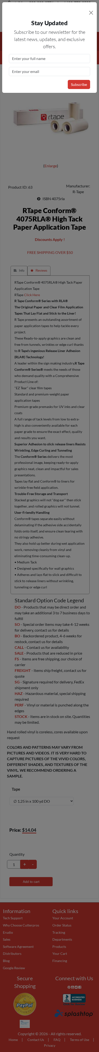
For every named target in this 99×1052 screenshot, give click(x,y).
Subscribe (79, 84)
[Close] (91, 13)
